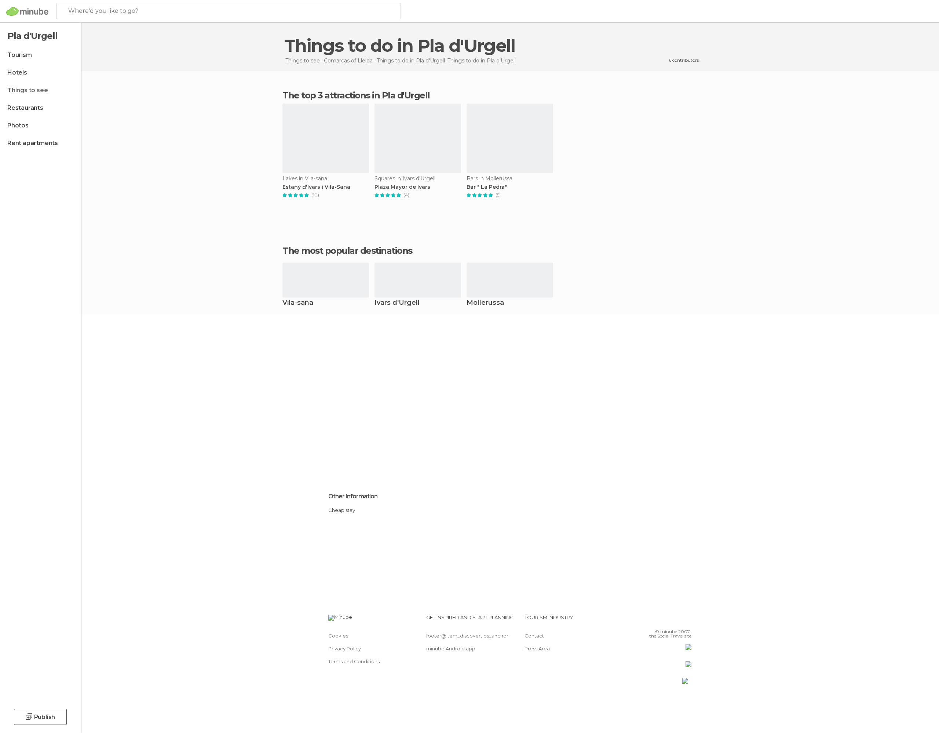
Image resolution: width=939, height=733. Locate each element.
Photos (18, 125)
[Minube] (27, 11)
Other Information (352, 496)
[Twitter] (661, 620)
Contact (534, 636)
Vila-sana (297, 303)
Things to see (27, 90)
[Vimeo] (673, 620)
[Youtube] (685, 620)
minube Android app (450, 648)
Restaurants (25, 107)
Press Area (537, 648)
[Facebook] (649, 620)
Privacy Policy (344, 648)
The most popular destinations (347, 250)
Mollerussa (485, 303)
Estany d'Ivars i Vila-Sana (316, 187)
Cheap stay (341, 510)
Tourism (19, 54)
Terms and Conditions (354, 661)
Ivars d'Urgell (397, 303)
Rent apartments (32, 143)
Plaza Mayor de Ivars (402, 187)
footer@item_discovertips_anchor (467, 636)
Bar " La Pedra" (487, 187)
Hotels (17, 72)
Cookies (338, 636)
